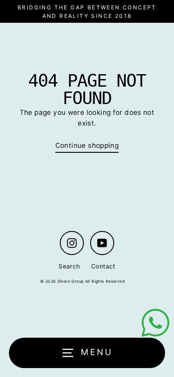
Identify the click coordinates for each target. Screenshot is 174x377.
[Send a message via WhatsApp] (155, 323)
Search (69, 266)
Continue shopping (87, 145)
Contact (103, 266)
